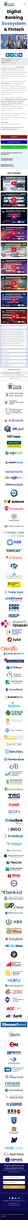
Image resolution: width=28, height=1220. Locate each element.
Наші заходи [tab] (5, 361)
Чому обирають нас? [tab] (7, 365)
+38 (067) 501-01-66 (14, 1203)
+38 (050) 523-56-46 (15, 1205)
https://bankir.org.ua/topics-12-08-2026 (10, 124)
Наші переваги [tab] (6, 357)
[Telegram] (19, 1198)
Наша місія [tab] (5, 350)
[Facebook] (9, 1198)
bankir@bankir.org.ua (19, 1200)
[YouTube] (12, 1198)
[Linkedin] (15, 1198)
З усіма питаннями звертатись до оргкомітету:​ (11, 153)
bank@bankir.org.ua (8, 1200)
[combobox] (5, 1182)
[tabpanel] (14, 339)
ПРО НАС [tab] (4, 327)
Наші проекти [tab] (5, 354)
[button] (3, 42)
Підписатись (14, 1187)
